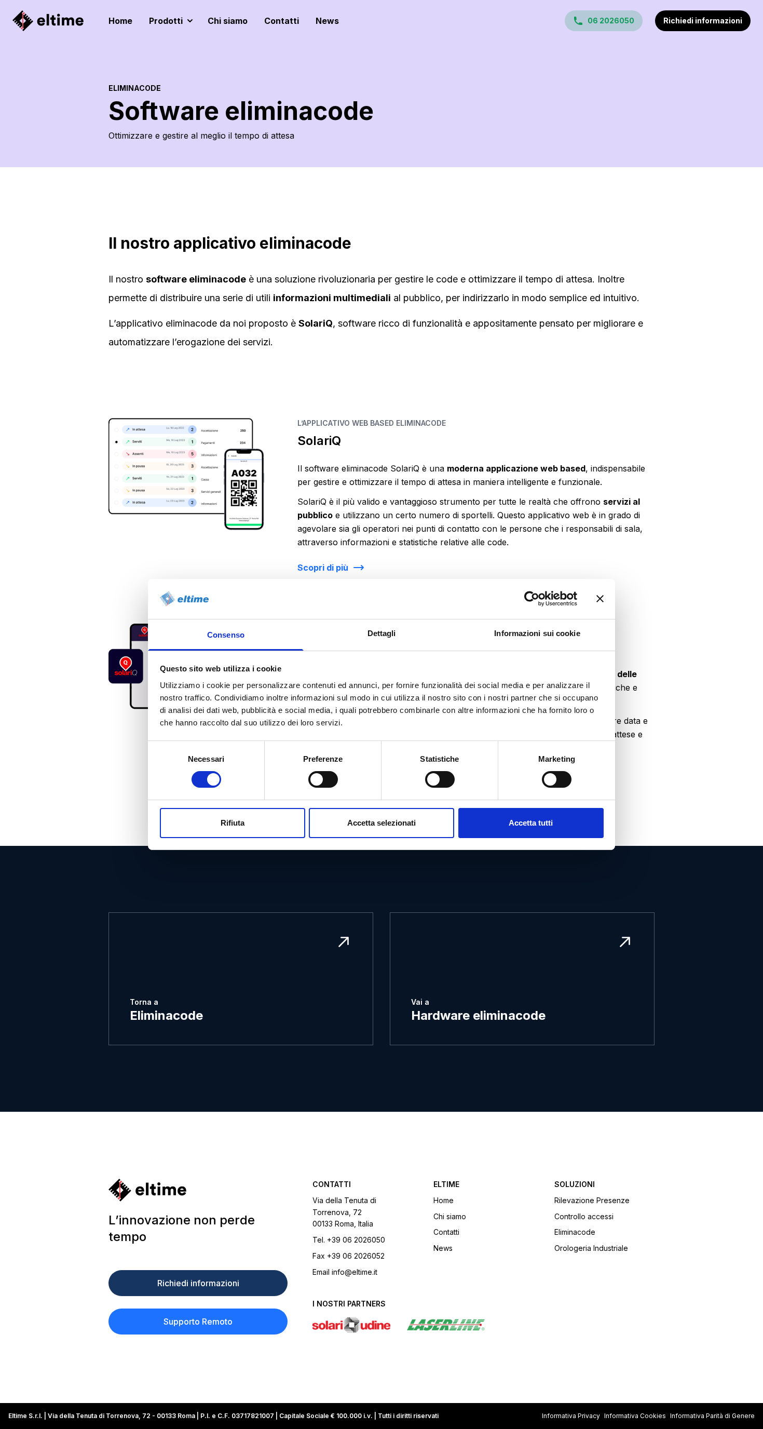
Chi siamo (228, 21)
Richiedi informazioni (702, 20)
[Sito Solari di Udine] (351, 1325)
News (327, 21)
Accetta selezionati (381, 822)
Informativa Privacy (571, 1416)
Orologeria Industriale (591, 1248)
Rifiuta (232, 822)
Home (120, 21)
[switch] (323, 779)
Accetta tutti (531, 822)
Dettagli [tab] (381, 633)
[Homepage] (48, 20)
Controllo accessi (584, 1216)
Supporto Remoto (198, 1321)
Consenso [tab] (225, 634)
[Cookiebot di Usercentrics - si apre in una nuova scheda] (531, 598)
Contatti (281, 21)
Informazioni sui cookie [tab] (537, 633)
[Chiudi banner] (600, 598)
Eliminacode (134, 88)
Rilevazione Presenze (592, 1200)
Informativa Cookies (635, 1416)
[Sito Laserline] (446, 1325)
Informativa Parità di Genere (712, 1416)
